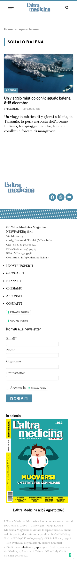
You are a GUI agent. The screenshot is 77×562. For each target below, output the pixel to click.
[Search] (66, 7)
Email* (11, 338)
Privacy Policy (38, 388)
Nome (10, 350)
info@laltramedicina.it (35, 257)
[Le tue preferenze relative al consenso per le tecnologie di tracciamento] (70, 555)
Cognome (13, 361)
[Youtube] (69, 197)
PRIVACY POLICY (19, 312)
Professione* (15, 373)
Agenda (11, 90)
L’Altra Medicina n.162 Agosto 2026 (38, 510)
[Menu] (11, 7)
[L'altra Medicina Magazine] (38, 7)
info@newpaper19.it (34, 547)
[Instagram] (60, 197)
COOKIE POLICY (19, 320)
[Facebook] (52, 197)
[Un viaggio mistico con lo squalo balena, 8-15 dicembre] (38, 73)
